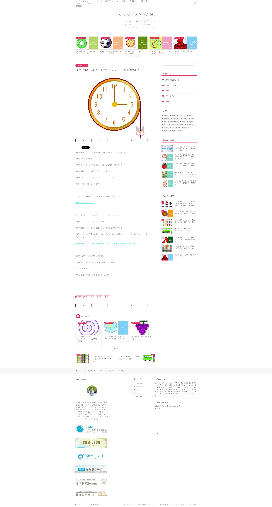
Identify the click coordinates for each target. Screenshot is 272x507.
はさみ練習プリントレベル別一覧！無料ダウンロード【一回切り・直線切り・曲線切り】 (111, 1)
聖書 (179, 128)
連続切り (100, 297)
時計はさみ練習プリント (84, 203)
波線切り (173, 125)
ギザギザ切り (176, 119)
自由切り (166, 130)
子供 (165, 122)
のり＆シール (182, 116)
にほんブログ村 (160, 434)
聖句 (173, 128)
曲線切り (79, 297)
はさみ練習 (166, 119)
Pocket (93, 147)
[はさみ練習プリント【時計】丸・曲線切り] (115, 106)
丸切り (107, 297)
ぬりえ (167, 91)
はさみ (190, 116)
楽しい (165, 125)
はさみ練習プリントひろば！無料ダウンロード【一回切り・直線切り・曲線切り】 (106, 243)
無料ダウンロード (90, 297)
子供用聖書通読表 (174, 122)
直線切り (166, 128)
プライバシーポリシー (84, 4)
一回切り (185, 119)
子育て (183, 122)
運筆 (181, 130)
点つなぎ (181, 125)
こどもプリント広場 (136, 20)
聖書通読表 (168, 101)
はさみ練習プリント (81, 65)
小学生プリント (170, 96)
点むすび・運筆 (170, 85)
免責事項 (79, 6)
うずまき (166, 116)
